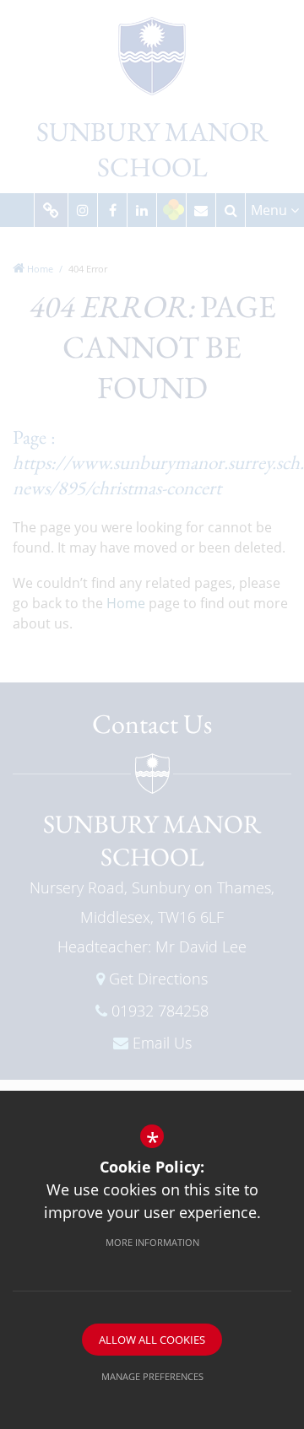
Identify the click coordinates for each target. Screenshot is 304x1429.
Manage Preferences (152, 1376)
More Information (152, 1242)
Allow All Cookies (152, 1339)
